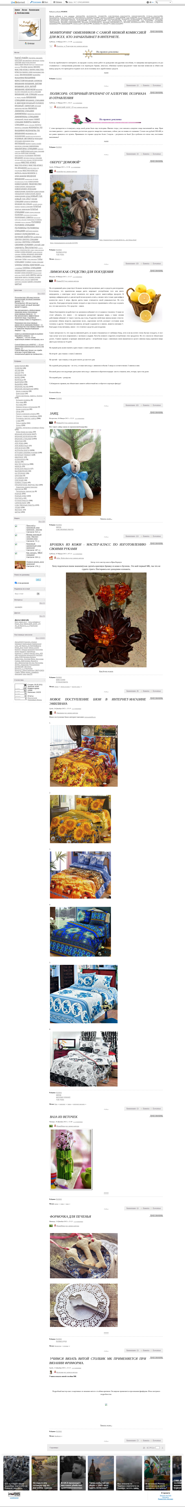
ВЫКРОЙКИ (19, 382)
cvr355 (36, 648)
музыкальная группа (21, 181)
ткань (69, 1104)
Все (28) (42, 522)
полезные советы (24, 217)
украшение (20, 270)
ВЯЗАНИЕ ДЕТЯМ (22, 387)
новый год (36, 196)
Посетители (32, 698)
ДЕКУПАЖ (19, 441)
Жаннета (34, 661)
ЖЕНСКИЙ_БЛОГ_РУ (32, 624)
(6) (39, 557)
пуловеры (21, 227)
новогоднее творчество (28, 183)
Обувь (18, 412)
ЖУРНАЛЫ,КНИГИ (22, 450)
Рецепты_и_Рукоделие (29, 626)
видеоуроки (26, 74)
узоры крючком (31, 264)
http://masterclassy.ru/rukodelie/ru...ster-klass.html (117, 240)
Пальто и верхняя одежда (26, 414)
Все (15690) (40, 638)
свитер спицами (30, 239)
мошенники (29, 179)
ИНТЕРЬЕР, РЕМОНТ (23, 455)
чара (24, 674)
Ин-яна (32, 663)
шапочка (34, 279)
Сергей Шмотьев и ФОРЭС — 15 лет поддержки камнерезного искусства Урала (29, 346)
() (138, 85)
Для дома (19, 402)
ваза (67, 1204)
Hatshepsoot (36, 644)
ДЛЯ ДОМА (19, 443)
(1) (39, 532)
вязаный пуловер (35, 103)
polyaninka (22, 655)
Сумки (18, 421)
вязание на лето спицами (31, 92)
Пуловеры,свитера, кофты (26, 418)
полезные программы (30, 215)
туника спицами (37, 262)
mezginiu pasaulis (35, 58)
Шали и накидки (22, 391)
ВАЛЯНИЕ (19, 375)
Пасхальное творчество (25, 491)
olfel (16, 655)
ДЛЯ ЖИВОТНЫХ (21, 446)
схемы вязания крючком (31, 254)
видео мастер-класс (27, 68)
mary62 (32, 653)
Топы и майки (21, 423)
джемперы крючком (34, 114)
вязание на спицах (26, 94)
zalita (17, 657)
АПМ (21, 657)
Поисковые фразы (35, 700)
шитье (18, 284)
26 (144, 1448)
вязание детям (33, 83)
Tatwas (31, 648)
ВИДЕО (17, 377)
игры (32, 141)
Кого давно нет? (21, 622)
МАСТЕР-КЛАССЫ (22, 464)
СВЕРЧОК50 (39, 670)
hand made (21, 57)
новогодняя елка (22, 196)
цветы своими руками (31, 277)
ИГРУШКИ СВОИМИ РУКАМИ (26, 453)
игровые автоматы (24, 138)
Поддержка (148, 2)
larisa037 (23, 651)
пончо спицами (26, 222)
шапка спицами (25, 279)
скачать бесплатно (26, 247)
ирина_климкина (32, 672)
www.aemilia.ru (90, 717)
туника (28, 262)
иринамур (18, 674)
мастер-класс (21, 165)
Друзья (24, 10)
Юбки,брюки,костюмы (24, 432)
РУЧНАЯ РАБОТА (21, 501)
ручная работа (24, 236)
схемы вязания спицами (28, 256)
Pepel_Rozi (19, 624)
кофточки (18, 153)
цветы (33, 275)
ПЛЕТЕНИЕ (19, 480)
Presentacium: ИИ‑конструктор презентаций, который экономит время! (27, 299)
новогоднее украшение (25, 186)
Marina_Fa (26, 646)
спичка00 (18, 628)
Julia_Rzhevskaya (63, 558)
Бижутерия (20, 393)
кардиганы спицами (26, 148)
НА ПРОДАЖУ (20, 473)
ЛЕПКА (17, 462)
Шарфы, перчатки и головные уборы (30, 428)
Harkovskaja (27, 644)
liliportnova (31, 651)
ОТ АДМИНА (19, 478)
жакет (31, 119)
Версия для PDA (165, 1495)
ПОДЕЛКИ (19, 368)
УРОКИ (17, 507)
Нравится (146, 85)
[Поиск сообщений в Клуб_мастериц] (38, 579)
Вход (46, 2)
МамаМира (60, 1126)
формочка (58, 1346)
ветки (56, 1204)
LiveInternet (18, 2)
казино (28, 144)
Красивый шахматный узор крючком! (33, 546)
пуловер (36, 222)
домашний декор (21, 119)
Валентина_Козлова (23, 659)
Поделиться (157, 85)
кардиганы (34, 146)
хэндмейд (18, 607)
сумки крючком (39, 250)
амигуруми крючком (29, 62)
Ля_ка (17, 626)
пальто (17, 207)
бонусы (31, 64)
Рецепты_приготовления (24, 670)
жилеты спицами (21, 128)
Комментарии (34, 10)
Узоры (18, 425)
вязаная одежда (33, 80)
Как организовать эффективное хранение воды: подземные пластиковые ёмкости (27, 312)
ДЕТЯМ (17, 370)
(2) (39, 566)
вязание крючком (25, 89)
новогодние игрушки (25, 188)
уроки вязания (27, 273)
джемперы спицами (27, 116)
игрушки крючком (22, 141)
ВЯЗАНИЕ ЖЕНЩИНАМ (24, 389)
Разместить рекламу (165, 1499)
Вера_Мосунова (37, 659)
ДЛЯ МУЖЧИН (20, 448)
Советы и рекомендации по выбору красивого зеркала (29, 335)
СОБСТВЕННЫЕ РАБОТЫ (25, 505)
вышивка (19, 77)
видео (30, 67)
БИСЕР (17, 373)
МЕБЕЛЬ (18, 466)
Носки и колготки (22, 409)
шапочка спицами (21, 281)
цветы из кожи (65, 686)
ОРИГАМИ (19, 476)
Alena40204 (19, 642)
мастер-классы (30, 170)
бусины (23, 67)
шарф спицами (34, 281)
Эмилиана (60, 713)
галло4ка (59, 171)
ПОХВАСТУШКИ (21, 483)
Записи (17, 10)
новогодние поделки (24, 191)
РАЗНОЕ (18, 494)
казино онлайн (36, 143)
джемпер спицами (24, 110)
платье (37, 206)
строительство (25, 250)
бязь (56, 1104)
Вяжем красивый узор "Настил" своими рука (33, 537)
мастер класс (28, 162)
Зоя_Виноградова (22, 663)
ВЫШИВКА (19, 384)
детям (24, 108)
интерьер (20, 143)
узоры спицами (32, 267)
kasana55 (31, 650)
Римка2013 (60, 281)
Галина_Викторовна (22, 661)
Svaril (26, 648)
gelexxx (24, 650)
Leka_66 (18, 646)
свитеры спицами (31, 242)
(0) (23, 301)
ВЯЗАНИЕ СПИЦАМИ (23, 439)
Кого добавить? (34, 622)
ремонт (18, 234)
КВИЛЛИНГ (19, 457)
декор (62, 1204)
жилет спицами (30, 125)
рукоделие (28, 233)
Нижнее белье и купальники (27, 407)
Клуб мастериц (16, 13)
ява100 (29, 674)
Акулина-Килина (29, 657)
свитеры (18, 242)
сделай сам (38, 244)
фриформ (58, 1436)
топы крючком (32, 259)
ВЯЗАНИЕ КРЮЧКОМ (23, 434)
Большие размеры (23, 400)
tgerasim (39, 655)
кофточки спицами (28, 153)
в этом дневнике (23, 583)
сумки (32, 250)
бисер (26, 64)
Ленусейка (39, 663)
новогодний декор (33, 194)
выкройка (36, 75)
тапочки (18, 259)
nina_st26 (39, 653)
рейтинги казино (32, 231)
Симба (17, 672)
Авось (70, 2)
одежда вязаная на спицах (26, 202)
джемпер (32, 108)
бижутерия (19, 64)
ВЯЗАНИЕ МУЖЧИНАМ (24, 436)
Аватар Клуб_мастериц (29, 29)
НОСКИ (18, 60)
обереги (57, 259)
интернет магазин (79, 1104)
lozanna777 (19, 653)
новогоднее (33, 181)
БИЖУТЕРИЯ (20, 366)
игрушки (38, 138)
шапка (17, 279)
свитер (18, 239)
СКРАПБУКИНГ (21, 503)
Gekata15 (18, 644)
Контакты (165, 1497)
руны (37, 234)
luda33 (26, 653)
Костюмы (19, 405)
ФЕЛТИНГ (18, 510)
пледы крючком (35, 212)
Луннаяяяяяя (34, 665)
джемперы (21, 113)
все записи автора (81, 46)
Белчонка (60, 1372)
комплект (62, 1104)
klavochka (39, 650)
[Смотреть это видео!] (20, 529)
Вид (151, 3)
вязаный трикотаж (24, 105)
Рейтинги (59, 2)
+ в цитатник (77, 42)
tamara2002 (31, 655)
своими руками (24, 244)
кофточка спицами (37, 151)
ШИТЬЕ (18, 512)
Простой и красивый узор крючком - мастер (34, 528)
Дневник (156, 31)
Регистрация (37, 2)
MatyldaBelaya (35, 646)
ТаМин (22, 672)
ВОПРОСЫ (19, 380)
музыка (35, 179)
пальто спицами (26, 207)
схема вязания (26, 252)
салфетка (37, 237)
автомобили (27, 61)
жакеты (28, 121)
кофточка (25, 151)
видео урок (27, 72)
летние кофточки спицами (23, 160)
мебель (18, 173)
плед (27, 212)
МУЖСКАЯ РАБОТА (22, 469)
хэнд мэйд (25, 275)
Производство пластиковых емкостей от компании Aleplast (27, 324)
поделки (19, 215)
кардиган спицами (22, 146)
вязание (20, 83)
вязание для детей (25, 86)
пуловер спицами (25, 224)
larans (17, 651)
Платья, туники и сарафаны (27, 416)
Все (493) (41, 294)
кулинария (29, 155)
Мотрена (27, 667)
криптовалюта (19, 155)
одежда (27, 201)
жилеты (38, 125)
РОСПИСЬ (19, 498)
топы (24, 259)
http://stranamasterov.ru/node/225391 (64, 243)
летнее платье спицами (32, 158)
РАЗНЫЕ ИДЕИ (21, 496)
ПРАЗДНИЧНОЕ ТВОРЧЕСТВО (26, 485)
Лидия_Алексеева (22, 665)
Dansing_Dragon (30, 642)
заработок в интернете (33, 136)
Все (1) (42, 603)
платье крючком (22, 209)
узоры (18, 264)
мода (24, 173)
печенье (65, 1346)
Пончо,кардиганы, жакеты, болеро (29, 396)
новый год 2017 (23, 199)
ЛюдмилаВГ (19, 667)
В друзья (31, 43)
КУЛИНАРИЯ (20, 459)
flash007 (18, 650)
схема (17, 252)
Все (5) (42, 616)
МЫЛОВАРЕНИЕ (21, 471)
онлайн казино (37, 204)
